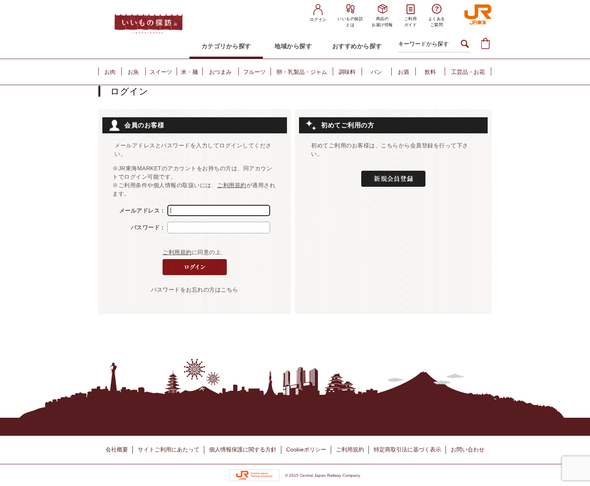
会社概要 (117, 449)
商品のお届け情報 (382, 21)
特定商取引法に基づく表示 (407, 449)
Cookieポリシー (306, 449)
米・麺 (189, 72)
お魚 (133, 72)
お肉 (110, 72)
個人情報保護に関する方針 (243, 449)
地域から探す (293, 46)
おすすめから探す (357, 46)
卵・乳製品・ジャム (302, 72)
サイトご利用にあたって (168, 449)
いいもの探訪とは (350, 21)
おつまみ (220, 72)
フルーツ (254, 72)
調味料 (347, 72)
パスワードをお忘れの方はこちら (194, 289)
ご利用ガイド (410, 21)
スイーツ (161, 72)
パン (376, 72)
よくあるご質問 (436, 21)
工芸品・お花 (468, 72)
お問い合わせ (467, 449)
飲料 (430, 72)
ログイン (318, 19)
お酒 (403, 72)
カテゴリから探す (226, 46)
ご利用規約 (231, 185)
